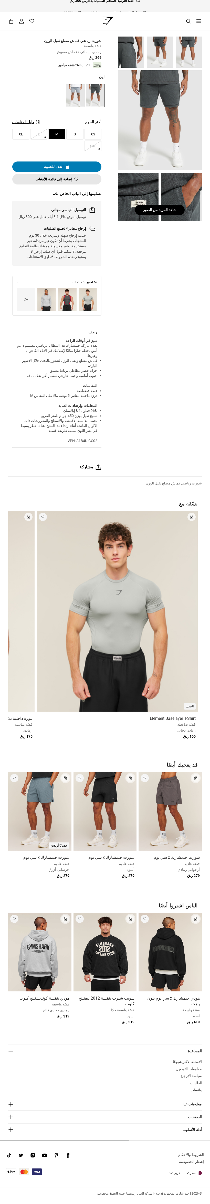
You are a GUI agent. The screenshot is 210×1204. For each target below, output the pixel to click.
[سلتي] (11, 21)
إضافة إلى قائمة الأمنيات (54, 179)
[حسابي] (21, 21)
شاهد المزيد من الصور (159, 209)
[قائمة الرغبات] (32, 21)
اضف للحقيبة (54, 166)
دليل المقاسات (23, 122)
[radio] (95, 95)
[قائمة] (199, 21)
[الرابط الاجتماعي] (68, 1155)
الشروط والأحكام (191, 1155)
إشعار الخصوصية (191, 1162)
